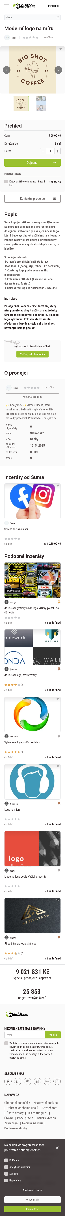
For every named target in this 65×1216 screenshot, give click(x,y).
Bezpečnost (49, 1108)
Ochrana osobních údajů (22, 1108)
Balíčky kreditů (46, 1118)
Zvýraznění (11, 1123)
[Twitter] (17, 1081)
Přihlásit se (54, 5)
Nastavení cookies (46, 1103)
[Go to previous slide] (6, 70)
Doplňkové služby (15, 1128)
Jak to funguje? (37, 1113)
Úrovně (8, 1118)
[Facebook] (8, 1081)
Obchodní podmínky (17, 1103)
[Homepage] (24, 6)
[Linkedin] (37, 1081)
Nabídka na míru (32, 1123)
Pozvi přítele (25, 1118)
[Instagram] (57, 1081)
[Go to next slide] (58, 70)
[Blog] (47, 1081)
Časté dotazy (15, 1113)
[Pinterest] (27, 1081)
